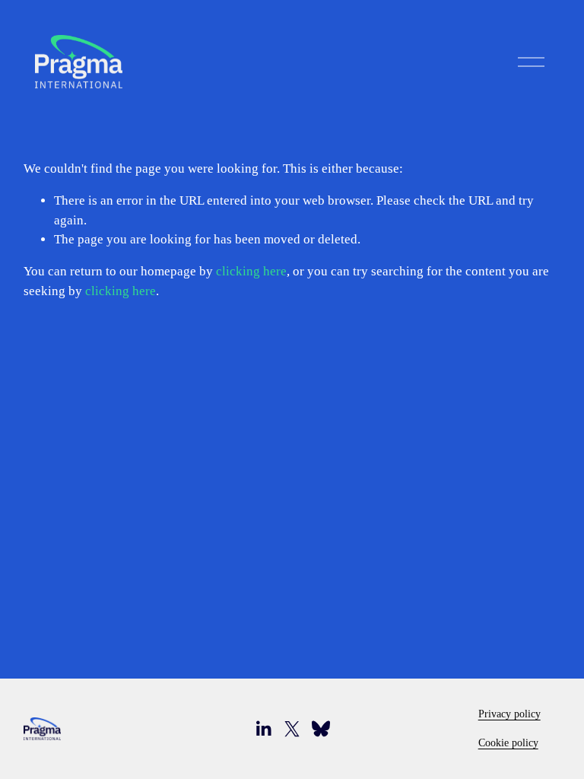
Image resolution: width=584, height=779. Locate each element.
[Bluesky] (321, 729)
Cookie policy (508, 742)
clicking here (251, 271)
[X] (292, 729)
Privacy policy (509, 713)
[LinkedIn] (263, 729)
